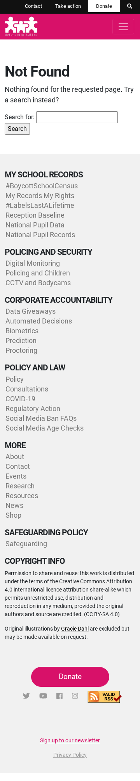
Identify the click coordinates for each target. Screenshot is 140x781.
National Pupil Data (35, 225)
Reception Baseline (35, 215)
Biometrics (21, 331)
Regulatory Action (32, 408)
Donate (104, 6)
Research (20, 486)
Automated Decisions (38, 321)
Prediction (21, 340)
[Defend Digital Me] (19, 26)
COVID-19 (20, 399)
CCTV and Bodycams (38, 283)
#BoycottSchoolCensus (41, 186)
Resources (21, 495)
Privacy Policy (70, 755)
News (14, 505)
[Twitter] (26, 696)
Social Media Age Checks (44, 428)
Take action (68, 6)
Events (15, 476)
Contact (33, 6)
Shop (13, 515)
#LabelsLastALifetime (39, 205)
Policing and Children (37, 273)
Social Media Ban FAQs (41, 418)
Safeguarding (26, 544)
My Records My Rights (39, 195)
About (14, 456)
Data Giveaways (30, 311)
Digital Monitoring (32, 263)
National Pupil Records (40, 235)
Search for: (20, 117)
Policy (14, 379)
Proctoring (21, 350)
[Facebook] (59, 696)
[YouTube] (43, 696)
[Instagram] (75, 696)
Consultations (26, 389)
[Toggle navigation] (123, 26)
